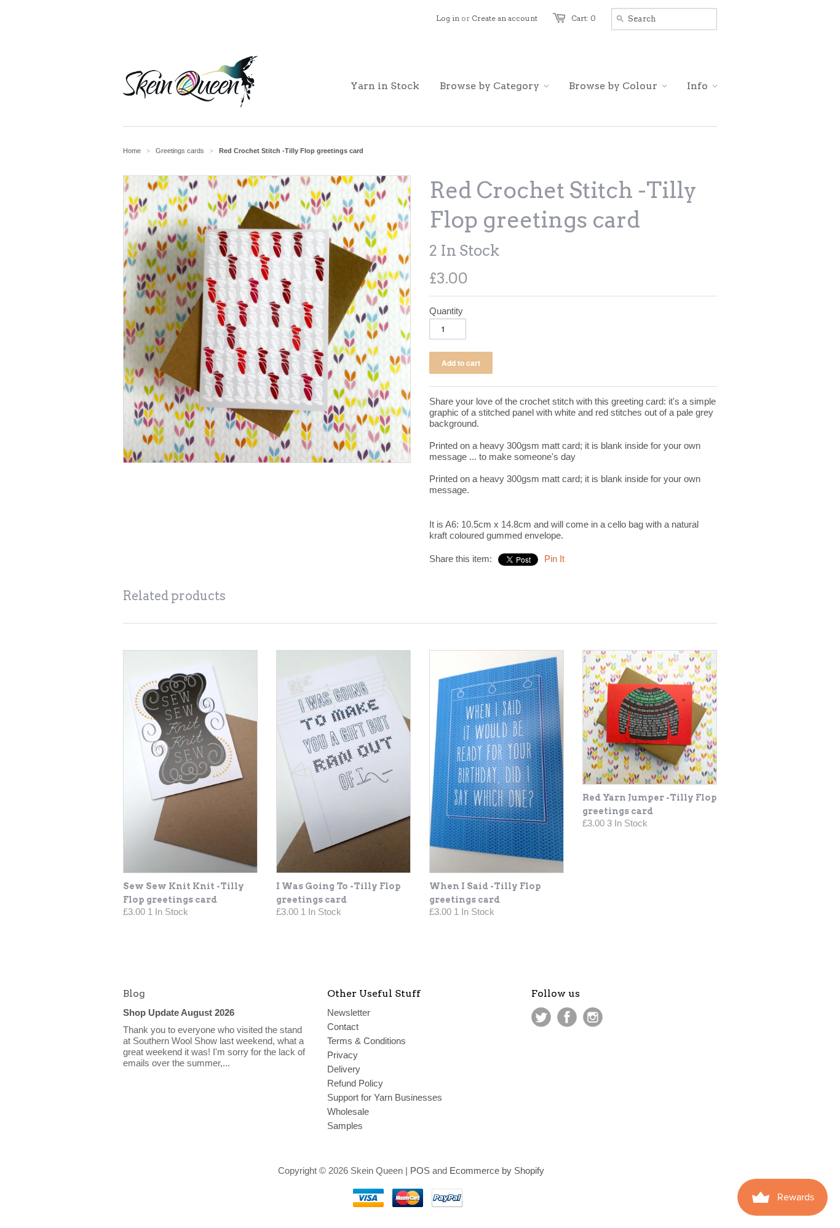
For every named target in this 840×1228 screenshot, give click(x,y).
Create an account (504, 18)
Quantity (446, 311)
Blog (134, 993)
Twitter (541, 1017)
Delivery (343, 1069)
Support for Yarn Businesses (384, 1097)
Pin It (554, 558)
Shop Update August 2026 (178, 1012)
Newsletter (348, 1012)
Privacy (342, 1055)
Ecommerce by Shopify (497, 1170)
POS (420, 1170)
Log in (447, 18)
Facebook (567, 1017)
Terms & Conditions (366, 1041)
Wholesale (348, 1111)
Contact (343, 1026)
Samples (345, 1125)
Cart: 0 (583, 18)
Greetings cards (180, 150)
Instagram (593, 1017)
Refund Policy (355, 1083)
